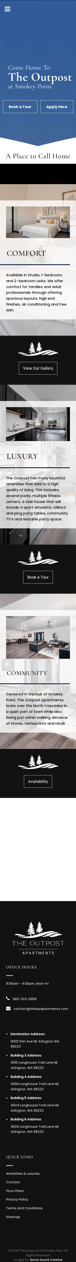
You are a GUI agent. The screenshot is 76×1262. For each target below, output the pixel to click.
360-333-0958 (24, 999)
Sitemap (13, 1217)
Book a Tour (20, 106)
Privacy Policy (17, 1199)
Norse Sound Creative (46, 1260)
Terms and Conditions (24, 1208)
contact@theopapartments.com (41, 1008)
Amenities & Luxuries (23, 1173)
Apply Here (56, 106)
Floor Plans (15, 1191)
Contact (13, 1182)
